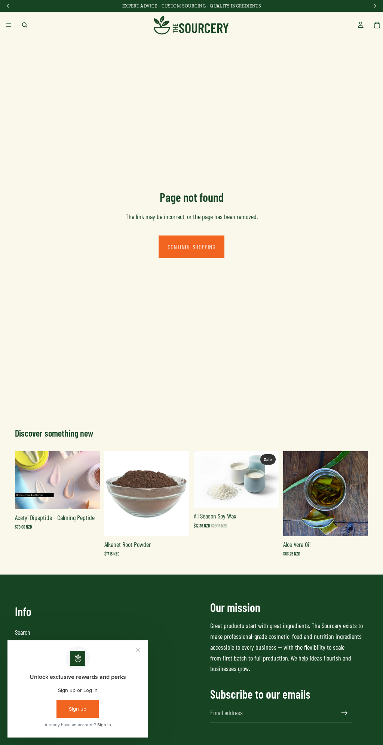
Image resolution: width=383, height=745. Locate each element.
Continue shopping (191, 247)
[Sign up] (344, 712)
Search (22, 632)
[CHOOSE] (88, 497)
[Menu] (8, 25)
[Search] (24, 25)
